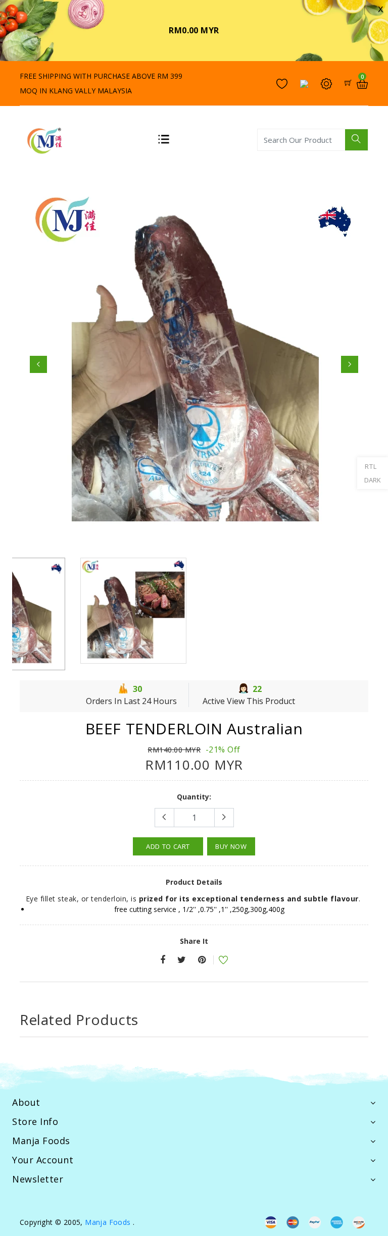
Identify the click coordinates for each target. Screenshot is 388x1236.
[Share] (162, 957)
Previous (38, 363)
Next (349, 363)
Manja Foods (109, 1219)
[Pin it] (202, 957)
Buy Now (231, 843)
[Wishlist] (217, 958)
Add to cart (168, 843)
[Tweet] (181, 957)
